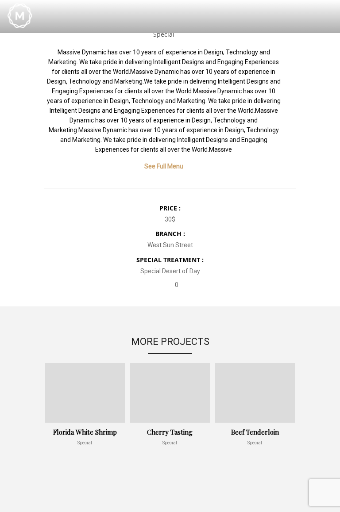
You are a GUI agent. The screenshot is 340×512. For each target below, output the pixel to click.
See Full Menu (163, 166)
